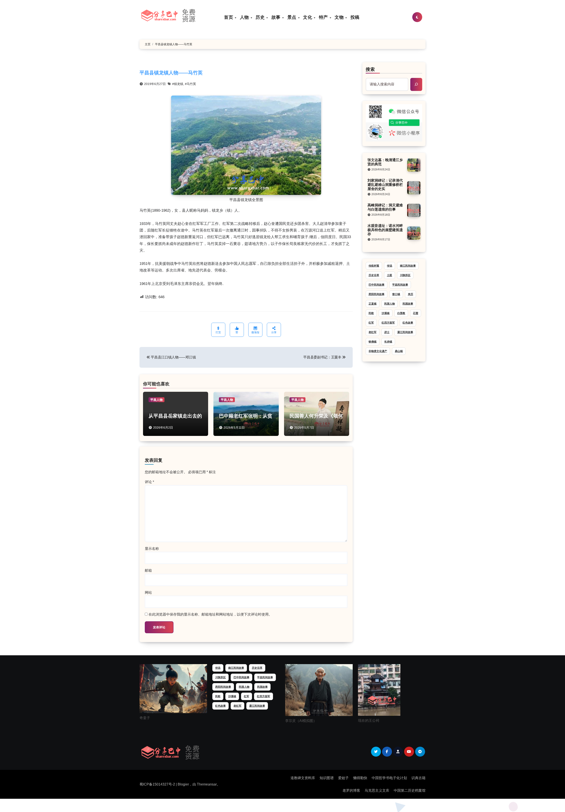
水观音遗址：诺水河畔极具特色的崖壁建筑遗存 (385, 230)
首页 (229, 17)
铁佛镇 (373, 341)
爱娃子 (343, 778)
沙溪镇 (386, 313)
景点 (292, 17)
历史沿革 (374, 275)
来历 (410, 294)
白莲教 (401, 313)
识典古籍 (418, 778)
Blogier (183, 784)
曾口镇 (396, 294)
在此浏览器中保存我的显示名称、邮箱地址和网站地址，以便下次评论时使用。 (210, 614)
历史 (261, 17)
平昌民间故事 (400, 284)
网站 (148, 592)
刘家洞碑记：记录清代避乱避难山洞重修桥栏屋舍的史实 (385, 185)
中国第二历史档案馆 (410, 790)
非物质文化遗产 (378, 351)
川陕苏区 (405, 275)
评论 (149, 482)
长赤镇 (388, 341)
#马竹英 (190, 84)
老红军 (373, 332)
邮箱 (148, 570)
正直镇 (373, 303)
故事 (276, 17)
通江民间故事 (405, 332)
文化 (308, 17)
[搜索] (416, 84)
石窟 (415, 313)
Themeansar (207, 784)
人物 (245, 17)
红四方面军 (388, 322)
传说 (389, 265)
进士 (387, 332)
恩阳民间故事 (376, 294)
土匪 (389, 275)
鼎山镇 (399, 351)
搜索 (370, 69)
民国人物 (389, 303)
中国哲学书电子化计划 (389, 778)
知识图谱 (327, 778)
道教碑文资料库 (302, 778)
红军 (371, 322)
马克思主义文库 (377, 790)
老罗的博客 (351, 790)
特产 (324, 17)
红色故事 (408, 322)
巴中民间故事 (376, 284)
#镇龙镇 (177, 84)
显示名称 (152, 548)
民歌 (371, 313)
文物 (340, 17)
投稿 (355, 17)
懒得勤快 (360, 778)
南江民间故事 (408, 265)
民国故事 (408, 303)
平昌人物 (156, 399)
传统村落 (374, 265)
